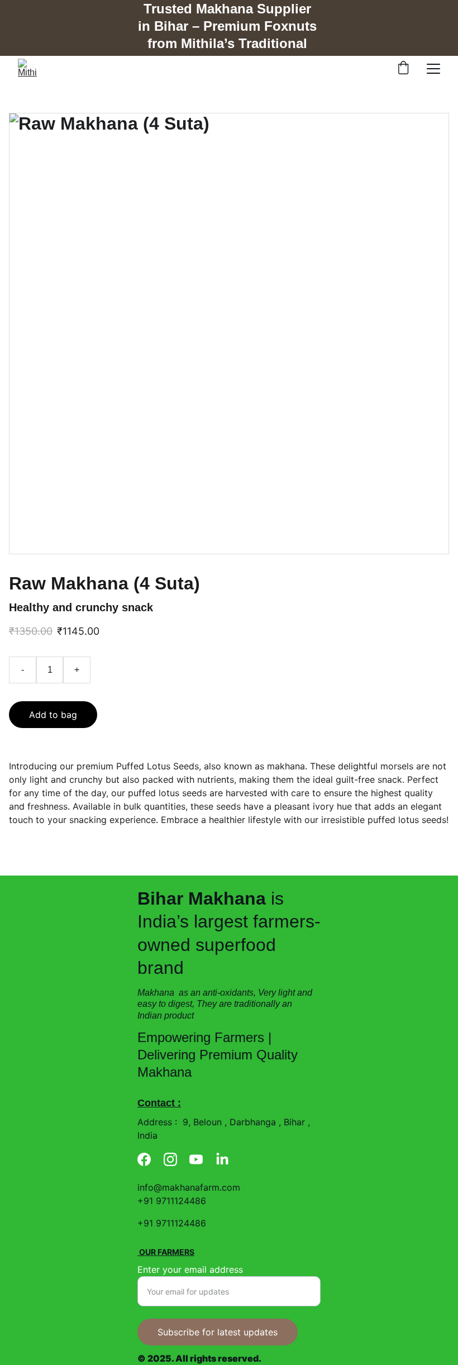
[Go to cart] (403, 68)
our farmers (165, 1252)
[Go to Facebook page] (144, 1159)
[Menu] (433, 69)
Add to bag (53, 714)
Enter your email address (190, 1269)
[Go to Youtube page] (196, 1159)
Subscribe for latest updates (218, 1332)
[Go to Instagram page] (170, 1159)
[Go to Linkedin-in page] (222, 1159)
